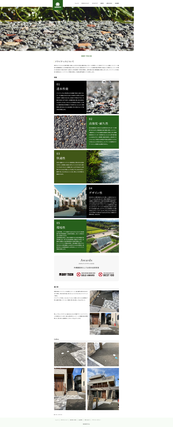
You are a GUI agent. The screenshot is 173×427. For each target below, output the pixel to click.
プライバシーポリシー (96, 419)
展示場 (102, 3)
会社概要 (117, 3)
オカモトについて (85, 3)
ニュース (77, 3)
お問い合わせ (109, 3)
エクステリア (95, 3)
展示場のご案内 (73, 419)
